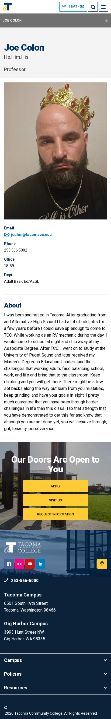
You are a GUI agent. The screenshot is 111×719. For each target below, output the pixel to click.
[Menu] (103, 7)
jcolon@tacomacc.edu (31, 234)
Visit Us (55, 500)
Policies (13, 674)
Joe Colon (12, 20)
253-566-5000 (24, 580)
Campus (13, 660)
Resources (15, 687)
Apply (56, 486)
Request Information (55, 514)
